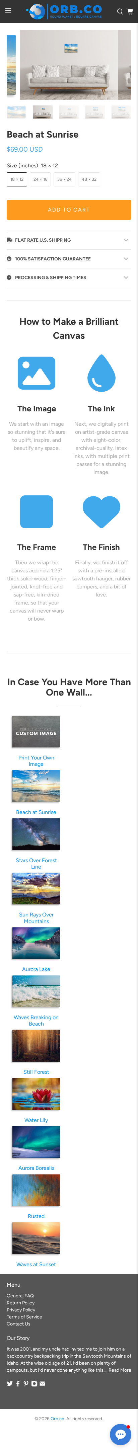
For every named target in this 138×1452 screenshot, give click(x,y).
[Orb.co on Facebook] (18, 1385)
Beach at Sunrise (36, 812)
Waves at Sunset (36, 1264)
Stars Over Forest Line (36, 863)
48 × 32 (89, 179)
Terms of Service (24, 1317)
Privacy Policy (21, 1310)
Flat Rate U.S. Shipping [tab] (43, 240)
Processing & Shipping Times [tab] (50, 277)
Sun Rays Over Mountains (36, 917)
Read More (120, 1370)
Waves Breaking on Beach (36, 1020)
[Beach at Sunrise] (69, 65)
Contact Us (18, 1324)
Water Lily (36, 1120)
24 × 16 (40, 179)
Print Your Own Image (36, 760)
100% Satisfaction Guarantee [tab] (53, 259)
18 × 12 (16, 179)
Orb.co (57, 1418)
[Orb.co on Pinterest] (26, 1385)
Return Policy (20, 1303)
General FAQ (20, 1296)
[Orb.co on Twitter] (10, 1385)
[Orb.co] (63, 11)
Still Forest (36, 1072)
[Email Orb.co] (42, 1385)
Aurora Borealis (36, 1168)
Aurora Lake (36, 969)
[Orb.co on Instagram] (34, 1385)
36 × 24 (64, 179)
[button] (120, 1434)
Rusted (36, 1216)
